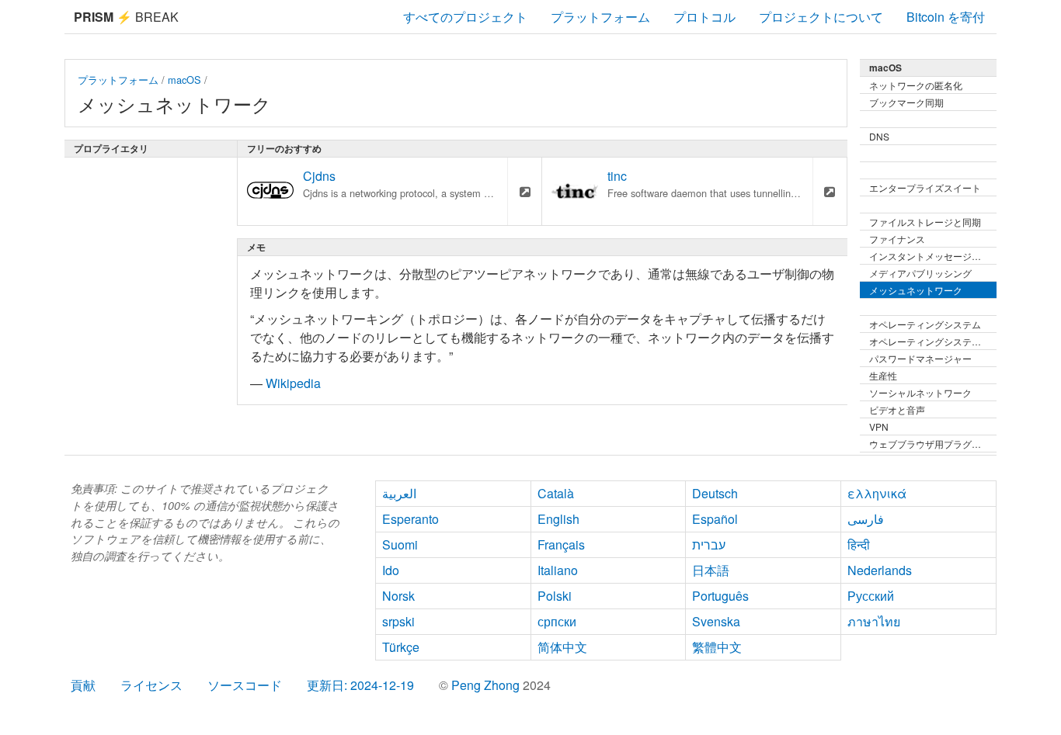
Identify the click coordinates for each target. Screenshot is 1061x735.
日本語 (710, 570)
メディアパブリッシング (920, 272)
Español (715, 519)
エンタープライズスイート (925, 187)
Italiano (557, 570)
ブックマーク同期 (906, 102)
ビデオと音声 (897, 409)
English (558, 519)
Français (561, 544)
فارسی (865, 519)
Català (555, 493)
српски (556, 621)
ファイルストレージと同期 (925, 221)
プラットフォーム (600, 17)
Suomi (400, 544)
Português (720, 596)
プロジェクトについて (821, 17)
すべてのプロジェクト (465, 17)
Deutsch (715, 493)
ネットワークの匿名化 (915, 85)
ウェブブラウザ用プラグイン (929, 443)
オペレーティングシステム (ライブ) (933, 341)
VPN (879, 426)
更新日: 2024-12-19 (360, 685)
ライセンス (151, 685)
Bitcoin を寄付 (945, 17)
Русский (870, 596)
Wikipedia (293, 383)
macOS (184, 79)
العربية (399, 493)
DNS (879, 136)
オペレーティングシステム (925, 324)
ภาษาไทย (873, 621)
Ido (390, 570)
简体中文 (562, 647)
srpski (398, 621)
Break (126, 17)
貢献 (83, 685)
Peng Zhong (487, 685)
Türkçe (400, 647)
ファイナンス (897, 238)
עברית (708, 544)
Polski (554, 596)
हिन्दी (858, 544)
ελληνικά (876, 493)
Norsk (398, 596)
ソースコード (244, 685)
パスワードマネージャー (920, 358)
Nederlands (879, 570)
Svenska (716, 621)
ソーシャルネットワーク (920, 392)
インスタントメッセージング (929, 255)
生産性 (883, 375)
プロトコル (704, 17)
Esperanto (410, 519)
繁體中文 (717, 647)
